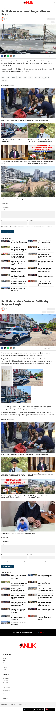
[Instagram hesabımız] (38, 632)
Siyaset (4, 665)
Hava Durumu (6, 678)
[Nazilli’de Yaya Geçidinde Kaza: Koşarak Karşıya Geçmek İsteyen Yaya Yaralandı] (28, 103)
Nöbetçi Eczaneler (7, 685)
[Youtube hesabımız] (41, 632)
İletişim (4, 693)
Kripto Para (5, 680)
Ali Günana (8, 19)
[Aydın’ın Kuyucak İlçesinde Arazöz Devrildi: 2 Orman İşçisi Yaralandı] (32, 275)
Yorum (3, 210)
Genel (44, 312)
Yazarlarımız (6, 698)
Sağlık (4, 669)
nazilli (30, 77)
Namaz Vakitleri (6, 682)
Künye (4, 696)
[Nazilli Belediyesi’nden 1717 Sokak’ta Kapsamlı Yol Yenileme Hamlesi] (28, 181)
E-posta (31, 220)
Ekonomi (5, 667)
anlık (3, 77)
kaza (25, 77)
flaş (8, 77)
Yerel (53, 312)
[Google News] (52, 56)
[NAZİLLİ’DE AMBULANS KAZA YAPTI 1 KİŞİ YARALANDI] (5, 289)
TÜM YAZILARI (50, 19)
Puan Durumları (6, 687)
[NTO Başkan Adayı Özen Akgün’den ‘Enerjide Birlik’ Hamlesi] (14, 152)
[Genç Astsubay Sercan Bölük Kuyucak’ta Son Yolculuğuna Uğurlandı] (32, 282)
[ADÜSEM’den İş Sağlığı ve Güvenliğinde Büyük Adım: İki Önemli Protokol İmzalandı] (41, 152)
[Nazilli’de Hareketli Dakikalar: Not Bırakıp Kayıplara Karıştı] (14, 130)
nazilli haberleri (39, 77)
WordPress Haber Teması (20, 704)
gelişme (14, 77)
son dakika (4, 80)
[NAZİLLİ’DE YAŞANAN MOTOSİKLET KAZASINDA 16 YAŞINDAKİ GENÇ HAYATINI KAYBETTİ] (5, 282)
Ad (2, 220)
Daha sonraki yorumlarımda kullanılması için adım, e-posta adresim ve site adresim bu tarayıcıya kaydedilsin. (26, 226)
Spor (4, 671)
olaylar (47, 77)
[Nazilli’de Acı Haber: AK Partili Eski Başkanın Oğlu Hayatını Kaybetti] (5, 261)
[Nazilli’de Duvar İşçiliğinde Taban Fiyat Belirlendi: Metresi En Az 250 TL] (32, 261)
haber (20, 77)
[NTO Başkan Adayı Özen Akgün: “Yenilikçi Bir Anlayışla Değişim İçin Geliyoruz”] (5, 275)
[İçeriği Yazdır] (14, 56)
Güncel (52, 22)
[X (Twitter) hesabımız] (36, 632)
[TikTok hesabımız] (43, 632)
